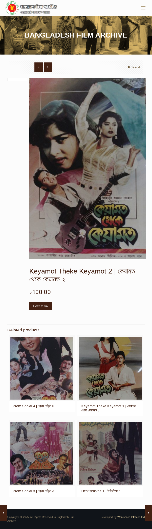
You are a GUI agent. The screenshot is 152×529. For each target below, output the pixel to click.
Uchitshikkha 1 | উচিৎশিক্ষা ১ (101, 491)
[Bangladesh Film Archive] (32, 8)
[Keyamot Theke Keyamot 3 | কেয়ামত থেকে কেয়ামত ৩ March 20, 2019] (148, 513)
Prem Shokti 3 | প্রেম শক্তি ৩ (33, 491)
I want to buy (40, 306)
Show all (135, 67)
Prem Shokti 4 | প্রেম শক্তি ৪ (33, 406)
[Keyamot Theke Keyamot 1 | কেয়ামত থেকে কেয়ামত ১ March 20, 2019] (3, 513)
